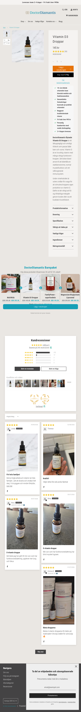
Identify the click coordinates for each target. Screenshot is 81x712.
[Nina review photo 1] (58, 524)
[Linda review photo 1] (22, 453)
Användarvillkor (72, 702)
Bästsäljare (7, 679)
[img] (12, 425)
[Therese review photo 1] (58, 454)
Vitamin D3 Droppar (30, 297)
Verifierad (39, 406)
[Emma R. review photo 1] (58, 600)
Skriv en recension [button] (27, 369)
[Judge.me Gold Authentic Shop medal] (34, 398)
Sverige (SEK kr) (9, 701)
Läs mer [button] (9, 486)
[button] (58, 51)
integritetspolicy (63, 702)
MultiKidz (11, 297)
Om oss (6, 672)
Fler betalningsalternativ (63, 81)
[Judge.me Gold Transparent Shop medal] (45, 398)
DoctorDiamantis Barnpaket (40, 267)
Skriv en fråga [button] (54, 369)
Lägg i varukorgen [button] (40, 309)
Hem (4, 27)
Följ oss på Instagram (11, 676)
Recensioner (7, 686)
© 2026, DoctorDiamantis (9, 706)
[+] (61, 62)
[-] (53, 62)
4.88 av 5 (46, 345)
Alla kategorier (8, 683)
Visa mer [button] (41, 652)
